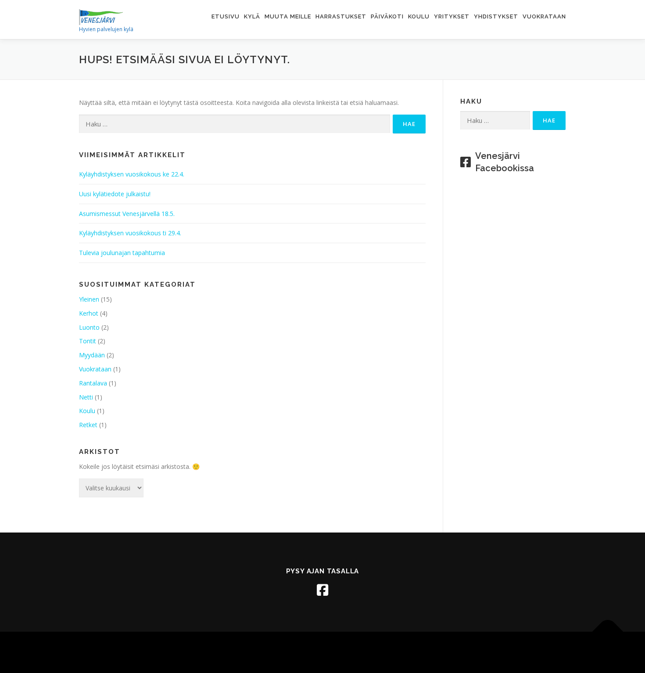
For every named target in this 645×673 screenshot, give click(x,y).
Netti (86, 397)
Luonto (89, 327)
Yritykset (451, 16)
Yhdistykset (496, 16)
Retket (88, 425)
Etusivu (225, 16)
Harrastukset (340, 16)
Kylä (252, 16)
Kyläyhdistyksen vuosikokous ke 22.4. (131, 174)
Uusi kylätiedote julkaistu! (114, 194)
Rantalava (93, 383)
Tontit (87, 341)
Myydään (92, 355)
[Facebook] (322, 590)
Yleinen (89, 299)
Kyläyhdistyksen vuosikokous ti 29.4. (130, 233)
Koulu (419, 16)
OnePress (324, 652)
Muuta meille (288, 16)
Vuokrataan (544, 16)
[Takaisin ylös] (608, 632)
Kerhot (88, 313)
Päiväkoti (387, 16)
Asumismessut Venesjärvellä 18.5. (127, 213)
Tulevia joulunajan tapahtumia (122, 252)
